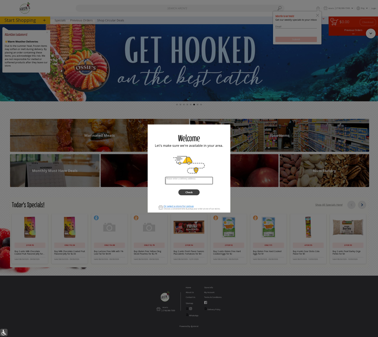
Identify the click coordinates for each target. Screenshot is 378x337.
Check (189, 192)
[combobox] (189, 180)
